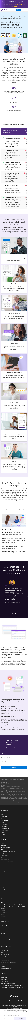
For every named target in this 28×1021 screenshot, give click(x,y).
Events (2, 849)
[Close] (26, 1011)
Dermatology (4, 816)
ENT (2, 818)
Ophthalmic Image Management (8, 962)
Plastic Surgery (4, 830)
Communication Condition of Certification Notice (12, 987)
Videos (2, 886)
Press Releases (4, 855)
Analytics (3, 910)
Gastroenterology (5, 820)
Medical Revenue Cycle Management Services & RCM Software (13, 907)
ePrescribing (4, 958)
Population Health (5, 954)
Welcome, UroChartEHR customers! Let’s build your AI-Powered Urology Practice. (14, 4)
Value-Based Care (5, 950)
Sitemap (3, 871)
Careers (3, 865)
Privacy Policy (4, 977)
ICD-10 (2, 892)
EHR (2, 902)
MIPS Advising (4, 912)
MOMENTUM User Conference (8, 851)
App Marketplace (5, 925)
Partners (3, 867)
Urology (3, 834)
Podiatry (3, 832)
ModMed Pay (4, 956)
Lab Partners (4, 966)
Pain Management (5, 828)
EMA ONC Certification (6, 938)
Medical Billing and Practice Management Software (12, 904)
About (2, 843)
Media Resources (5, 863)
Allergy (2, 814)
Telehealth (3, 916)
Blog (2, 857)
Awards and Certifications (7, 861)
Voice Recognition (5, 960)
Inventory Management (6, 968)
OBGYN (3, 822)
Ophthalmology (4, 824)
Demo (18, 10)
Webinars (3, 888)
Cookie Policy (16, 1015)
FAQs (2, 894)
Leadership (3, 845)
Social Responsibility (5, 859)
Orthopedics (4, 826)
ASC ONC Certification (6, 942)
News (2, 853)
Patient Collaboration (6, 952)
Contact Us (3, 869)
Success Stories (4, 882)
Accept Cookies (19, 1018)
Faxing (2, 964)
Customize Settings (7, 1018)
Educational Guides (5, 890)
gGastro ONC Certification (7, 940)
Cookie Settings (4, 981)
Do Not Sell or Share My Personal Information (11, 985)
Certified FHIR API (5, 927)
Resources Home (5, 880)
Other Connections (5, 929)
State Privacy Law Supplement (8, 983)
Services (3, 914)
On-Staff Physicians (5, 847)
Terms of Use (4, 979)
